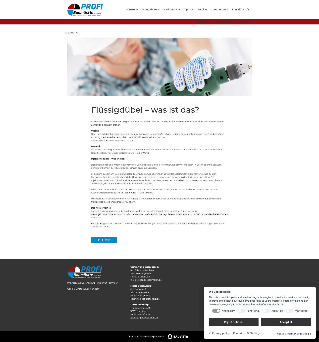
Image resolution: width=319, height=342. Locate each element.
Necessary (228, 310)
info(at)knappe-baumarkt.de (146, 279)
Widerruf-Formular (107, 282)
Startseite (202, 21)
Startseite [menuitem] (132, 9)
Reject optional (233, 322)
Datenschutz (88, 282)
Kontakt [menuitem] (237, 9)
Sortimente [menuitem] (170, 9)
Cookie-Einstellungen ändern (83, 288)
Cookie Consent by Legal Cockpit (294, 333)
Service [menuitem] (202, 9)
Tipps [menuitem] (187, 9)
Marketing (301, 310)
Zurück (104, 240)
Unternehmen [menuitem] (219, 9)
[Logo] (85, 9)
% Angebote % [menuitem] (150, 9)
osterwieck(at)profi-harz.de (145, 298)
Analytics (277, 310)
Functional (253, 310)
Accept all (286, 322)
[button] (248, 9)
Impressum (73, 282)
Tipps (213, 21)
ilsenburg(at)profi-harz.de (144, 317)
